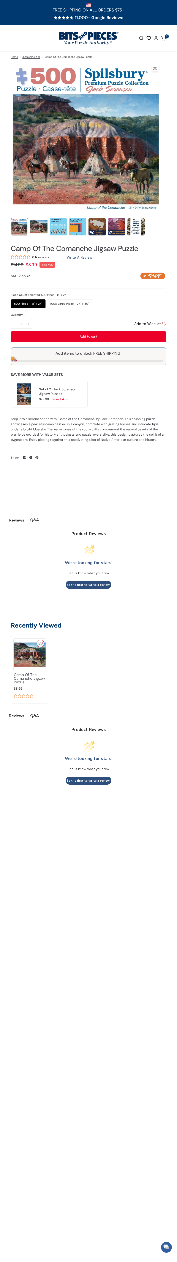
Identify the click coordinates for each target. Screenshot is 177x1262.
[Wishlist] (149, 38)
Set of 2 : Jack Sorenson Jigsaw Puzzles (57, 391)
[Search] (141, 38)
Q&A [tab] (34, 520)
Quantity (17, 315)
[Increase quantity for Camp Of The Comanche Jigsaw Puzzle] (28, 323)
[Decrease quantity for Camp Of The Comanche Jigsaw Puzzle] (14, 323)
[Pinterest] (37, 457)
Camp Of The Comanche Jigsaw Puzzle (29, 678)
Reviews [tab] (16, 520)
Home (14, 57)
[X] (30, 457)
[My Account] (156, 38)
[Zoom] (155, 68)
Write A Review (79, 257)
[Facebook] (24, 457)
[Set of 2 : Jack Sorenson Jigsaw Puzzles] (24, 393)
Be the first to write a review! (88, 585)
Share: (15, 457)
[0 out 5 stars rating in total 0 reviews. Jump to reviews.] (24, 696)
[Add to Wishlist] (40, 643)
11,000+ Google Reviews (99, 18)
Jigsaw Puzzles (31, 57)
